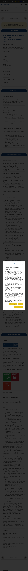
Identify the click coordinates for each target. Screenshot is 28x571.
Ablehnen (20, 303)
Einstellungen (13, 303)
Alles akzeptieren (19, 307)
